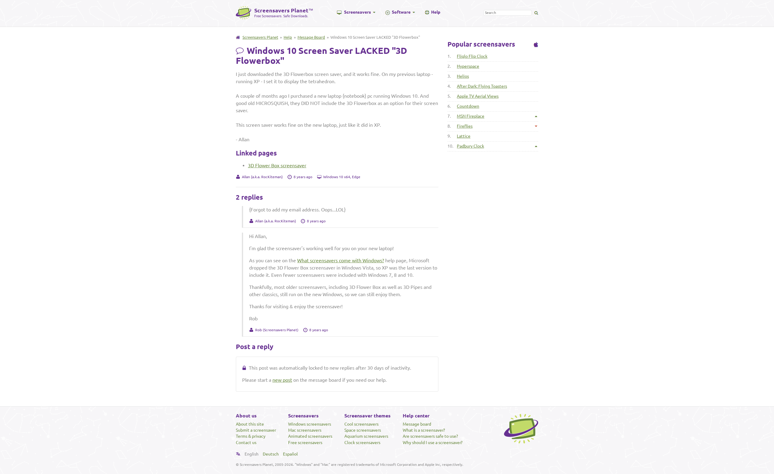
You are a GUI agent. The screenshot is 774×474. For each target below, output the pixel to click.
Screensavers (357, 12)
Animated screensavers (310, 436)
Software (401, 12)
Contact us (246, 442)
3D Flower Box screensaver (277, 165)
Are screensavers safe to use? (430, 436)
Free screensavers (305, 442)
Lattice (463, 136)
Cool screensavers (361, 424)
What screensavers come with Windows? (340, 260)
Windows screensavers (309, 424)
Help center (416, 415)
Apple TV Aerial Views (478, 96)
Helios (463, 76)
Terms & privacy (250, 436)
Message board (417, 424)
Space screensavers (362, 430)
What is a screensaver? (424, 430)
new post (282, 380)
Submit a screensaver (256, 430)
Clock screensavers (362, 442)
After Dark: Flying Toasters (482, 86)
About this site (250, 424)
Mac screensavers (304, 430)
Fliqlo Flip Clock (472, 56)
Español (290, 454)
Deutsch (271, 454)
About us (246, 415)
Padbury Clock (470, 146)
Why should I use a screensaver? (433, 442)
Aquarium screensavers (366, 436)
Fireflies (465, 126)
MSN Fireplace (470, 116)
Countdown (468, 106)
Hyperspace (468, 66)
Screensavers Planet (260, 37)
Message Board (311, 37)
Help (435, 12)
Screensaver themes (367, 415)
